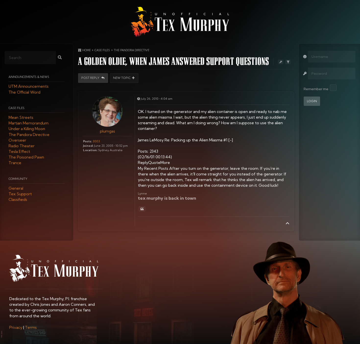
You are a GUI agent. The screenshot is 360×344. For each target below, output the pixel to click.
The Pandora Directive (29, 134)
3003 (96, 141)
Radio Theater (22, 145)
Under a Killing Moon (27, 128)
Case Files (16, 108)
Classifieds (18, 199)
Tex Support (20, 194)
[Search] (60, 57)
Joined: (88, 145)
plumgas (107, 131)
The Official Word (24, 92)
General (16, 188)
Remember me (316, 89)
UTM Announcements (28, 86)
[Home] (180, 22)
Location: (90, 150)
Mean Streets (21, 117)
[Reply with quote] (142, 209)
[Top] (287, 223)
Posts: (87, 141)
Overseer (17, 140)
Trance (15, 162)
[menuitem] (15, 327)
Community (18, 179)
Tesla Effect (19, 151)
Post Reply (90, 78)
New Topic (122, 78)
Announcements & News (29, 77)
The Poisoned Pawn (26, 157)
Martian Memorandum (28, 123)
